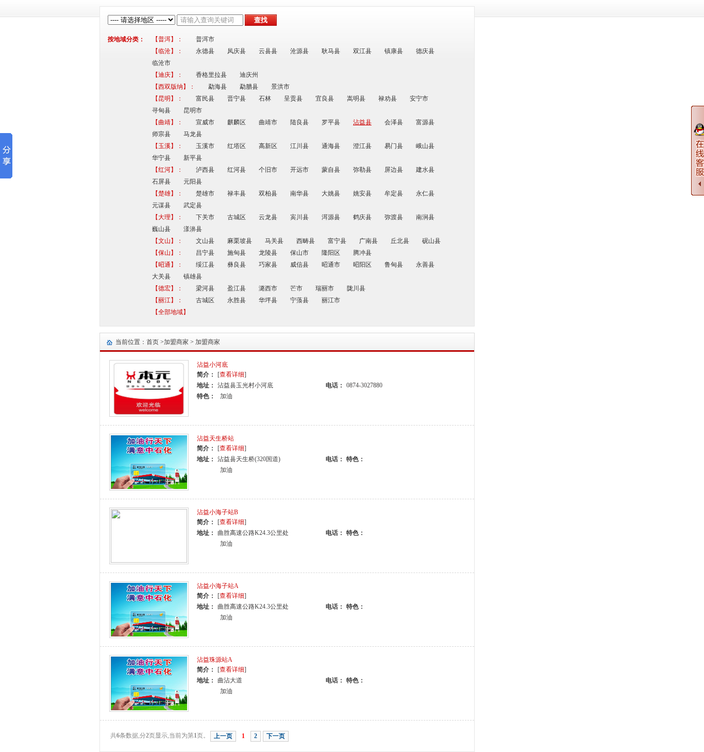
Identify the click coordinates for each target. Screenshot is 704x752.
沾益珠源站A (214, 659)
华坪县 (268, 300)
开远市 (299, 169)
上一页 (223, 736)
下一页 (275, 736)
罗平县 (331, 122)
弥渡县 (393, 217)
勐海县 (217, 86)
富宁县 (337, 240)
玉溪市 (205, 146)
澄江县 (362, 146)
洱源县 (331, 217)
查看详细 (232, 374)
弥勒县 (362, 169)
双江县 (362, 51)
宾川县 (299, 217)
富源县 (425, 122)
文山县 (205, 240)
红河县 (236, 169)
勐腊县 (249, 86)
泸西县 (205, 169)
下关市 (205, 217)
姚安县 (362, 193)
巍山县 (161, 229)
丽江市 (331, 300)
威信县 (299, 264)
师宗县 (161, 134)
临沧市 (161, 63)
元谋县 (161, 205)
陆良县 (299, 122)
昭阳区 (362, 264)
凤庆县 (236, 51)
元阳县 (192, 181)
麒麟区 (236, 122)
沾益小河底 (212, 364)
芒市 (296, 288)
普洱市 (205, 39)
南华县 (299, 193)
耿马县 (331, 51)
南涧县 (425, 217)
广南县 (368, 240)
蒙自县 (331, 169)
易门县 (393, 146)
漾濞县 (192, 229)
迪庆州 (249, 74)
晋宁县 (236, 98)
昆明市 (192, 110)
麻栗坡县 (239, 240)
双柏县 (268, 193)
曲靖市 (268, 122)
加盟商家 (176, 342)
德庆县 (425, 51)
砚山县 (431, 240)
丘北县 (400, 240)
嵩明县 (356, 98)
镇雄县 (192, 276)
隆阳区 (331, 252)
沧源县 (299, 51)
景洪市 (280, 86)
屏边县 (393, 169)
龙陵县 (268, 252)
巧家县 (268, 264)
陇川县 (356, 288)
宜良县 (324, 98)
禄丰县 (236, 193)
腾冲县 (362, 252)
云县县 (268, 51)
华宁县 (161, 157)
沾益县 (362, 122)
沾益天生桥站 (215, 438)
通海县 (331, 146)
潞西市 (268, 288)
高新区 (268, 146)
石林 (265, 98)
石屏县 (161, 181)
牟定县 (393, 193)
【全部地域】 (170, 312)
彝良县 (236, 264)
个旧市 (268, 169)
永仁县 (425, 193)
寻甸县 (161, 110)
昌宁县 (205, 252)
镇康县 (393, 51)
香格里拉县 (211, 74)
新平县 (192, 157)
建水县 (425, 169)
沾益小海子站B (217, 512)
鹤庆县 (362, 217)
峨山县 (425, 146)
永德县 (205, 51)
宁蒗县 (299, 300)
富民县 (205, 98)
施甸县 (236, 252)
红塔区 (236, 146)
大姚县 (331, 193)
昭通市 (331, 264)
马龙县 (192, 134)
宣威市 (205, 122)
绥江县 (205, 264)
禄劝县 (387, 98)
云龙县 (268, 217)
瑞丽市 (324, 288)
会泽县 (393, 122)
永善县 (425, 264)
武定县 (192, 205)
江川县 (299, 146)
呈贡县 (293, 98)
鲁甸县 (393, 264)
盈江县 (236, 288)
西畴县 (305, 240)
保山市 (299, 252)
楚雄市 (205, 193)
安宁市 (419, 98)
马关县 (274, 240)
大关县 (161, 276)
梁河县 (205, 288)
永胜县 (236, 300)
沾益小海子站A (218, 586)
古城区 (236, 217)
